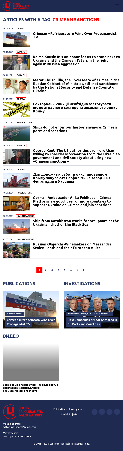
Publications (24, 122)
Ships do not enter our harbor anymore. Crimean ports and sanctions (75, 129)
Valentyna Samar (77, 313)
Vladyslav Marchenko (99, 313)
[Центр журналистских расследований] (17, 6)
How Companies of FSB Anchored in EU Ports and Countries (92, 322)
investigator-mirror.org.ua (17, 436)
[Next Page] (84, 270)
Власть (21, 52)
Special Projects (68, 414)
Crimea (21, 28)
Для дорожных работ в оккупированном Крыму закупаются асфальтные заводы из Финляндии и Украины (71, 178)
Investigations (25, 216)
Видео (11, 336)
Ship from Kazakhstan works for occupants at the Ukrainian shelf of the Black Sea (76, 222)
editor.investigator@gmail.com (19, 427)
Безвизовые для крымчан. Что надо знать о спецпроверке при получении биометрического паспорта (30, 387)
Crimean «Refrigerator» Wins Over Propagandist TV (75, 35)
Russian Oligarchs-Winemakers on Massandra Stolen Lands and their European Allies (72, 246)
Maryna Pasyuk (15, 313)
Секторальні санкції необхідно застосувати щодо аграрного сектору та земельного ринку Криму (75, 107)
